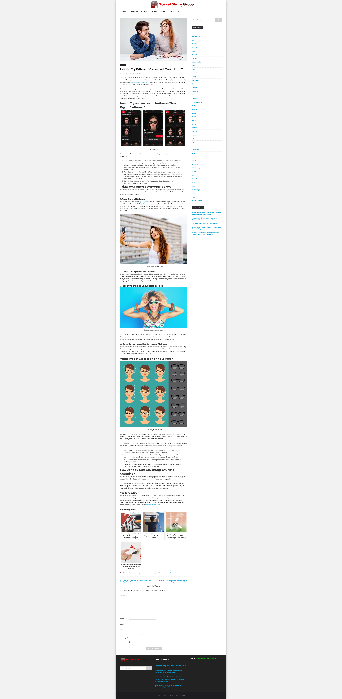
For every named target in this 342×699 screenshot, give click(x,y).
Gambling (195, 109)
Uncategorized (197, 201)
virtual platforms (168, 573)
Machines (195, 146)
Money (155, 11)
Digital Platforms (133, 573)
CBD (193, 69)
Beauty (123, 65)
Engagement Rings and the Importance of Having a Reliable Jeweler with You (205, 219)
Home (124, 11)
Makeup (151, 573)
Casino (194, 66)
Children (194, 77)
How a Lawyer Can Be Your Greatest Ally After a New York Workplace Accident (206, 213)
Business (195, 55)
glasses (141, 573)
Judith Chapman (137, 73)
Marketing (195, 150)
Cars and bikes (197, 62)
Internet (194, 135)
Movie (194, 157)
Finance (194, 98)
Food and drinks (197, 102)
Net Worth (145, 11)
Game (194, 113)
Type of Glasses (159, 573)
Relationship (196, 168)
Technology (196, 190)
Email (122, 624)
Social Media (196, 179)
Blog (193, 51)
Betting (194, 47)
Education (195, 91)
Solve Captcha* (124, 638)
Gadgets (195, 106)
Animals (194, 33)
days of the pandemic (141, 82)
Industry (194, 128)
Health (194, 117)
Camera (125, 573)
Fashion (194, 95)
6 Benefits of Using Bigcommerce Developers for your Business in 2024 (173, 581)
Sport (194, 182)
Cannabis (195, 58)
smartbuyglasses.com (152, 505)
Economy (195, 87)
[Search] (218, 20)
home (146, 573)
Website (122, 630)
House (194, 124)
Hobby (194, 120)
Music (194, 160)
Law (193, 139)
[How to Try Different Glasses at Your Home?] (153, 39)
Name (122, 618)
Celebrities (133, 11)
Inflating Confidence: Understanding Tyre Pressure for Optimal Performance (205, 233)
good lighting (144, 202)
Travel (194, 197)
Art (193, 40)
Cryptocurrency (197, 84)
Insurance (195, 131)
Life (193, 142)
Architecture (196, 36)
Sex (193, 175)
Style (193, 186)
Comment (123, 595)
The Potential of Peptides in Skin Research (205, 223)
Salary (163, 11)
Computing (195, 80)
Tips (193, 193)
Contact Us (174, 11)
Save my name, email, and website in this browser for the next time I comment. (145, 634)
